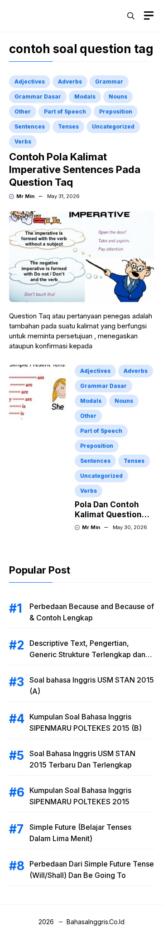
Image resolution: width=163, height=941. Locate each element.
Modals (85, 96)
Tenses (68, 126)
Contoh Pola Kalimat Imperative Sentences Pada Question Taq (74, 169)
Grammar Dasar (37, 96)
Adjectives (29, 81)
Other (22, 111)
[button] (131, 16)
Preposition (115, 111)
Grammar (109, 81)
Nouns (118, 96)
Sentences (29, 126)
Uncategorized (113, 126)
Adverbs (70, 81)
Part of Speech (65, 111)
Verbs (22, 141)
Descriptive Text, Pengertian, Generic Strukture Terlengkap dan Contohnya (87, 654)
